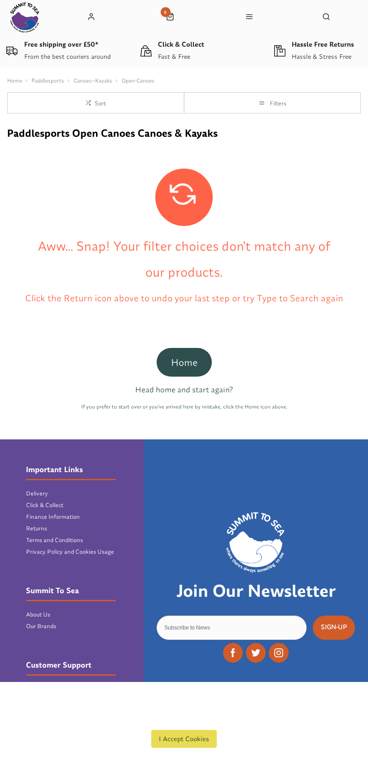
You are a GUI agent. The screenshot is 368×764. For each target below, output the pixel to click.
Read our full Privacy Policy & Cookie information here (184, 718)
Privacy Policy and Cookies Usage (70, 551)
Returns (36, 528)
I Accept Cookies (184, 738)
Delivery (37, 493)
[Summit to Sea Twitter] (256, 653)
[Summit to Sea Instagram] (279, 653)
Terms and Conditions (54, 539)
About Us (38, 614)
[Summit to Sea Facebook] (233, 653)
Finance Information (53, 516)
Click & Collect (44, 504)
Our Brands (41, 625)
